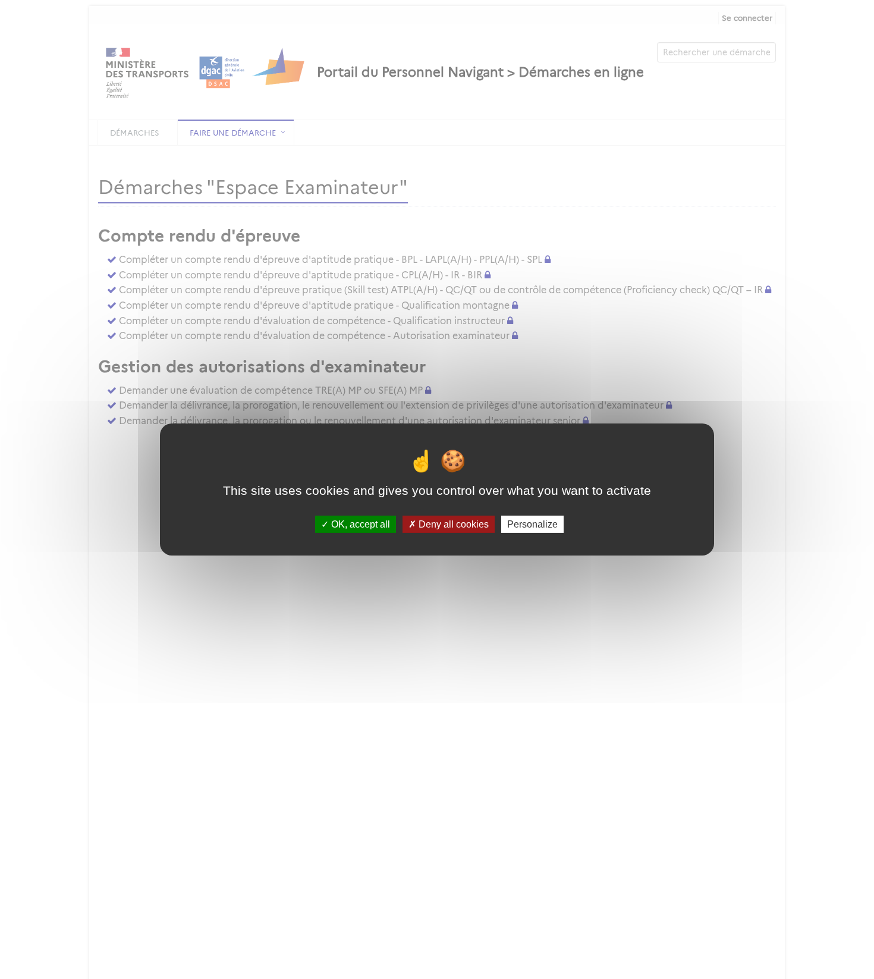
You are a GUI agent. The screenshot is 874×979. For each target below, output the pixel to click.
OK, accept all (359, 524)
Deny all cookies (452, 524)
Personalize (532, 524)
